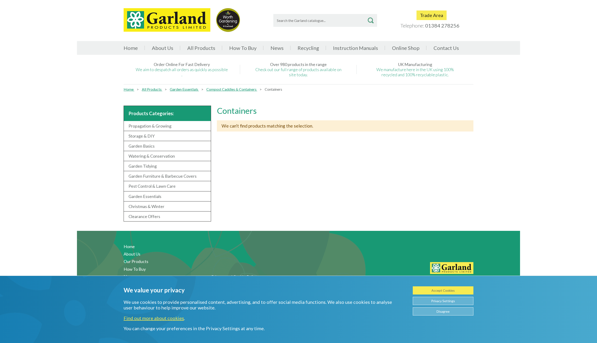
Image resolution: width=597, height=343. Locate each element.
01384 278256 (442, 25)
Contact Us (446, 48)
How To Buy (243, 48)
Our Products (136, 261)
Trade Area (431, 15)
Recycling (308, 48)
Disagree (443, 311)
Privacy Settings (443, 301)
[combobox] (325, 20)
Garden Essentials (184, 89)
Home (131, 48)
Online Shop (406, 48)
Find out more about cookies (154, 318)
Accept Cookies (443, 290)
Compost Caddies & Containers (231, 89)
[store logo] (167, 20)
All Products (152, 89)
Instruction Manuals (355, 48)
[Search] (371, 20)
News (277, 48)
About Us (162, 48)
